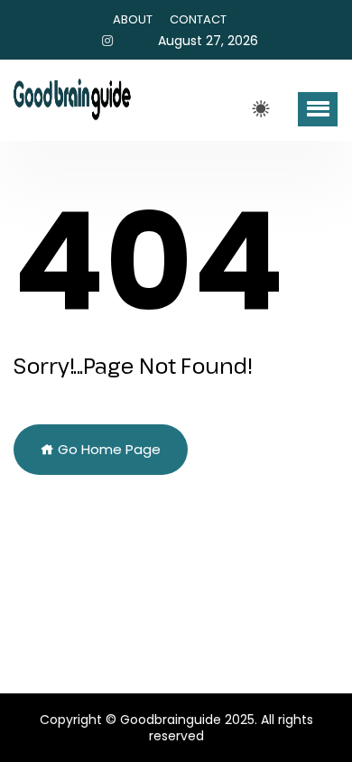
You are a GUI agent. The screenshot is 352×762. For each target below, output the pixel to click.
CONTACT (198, 19)
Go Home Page (107, 449)
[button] (318, 109)
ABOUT (133, 19)
